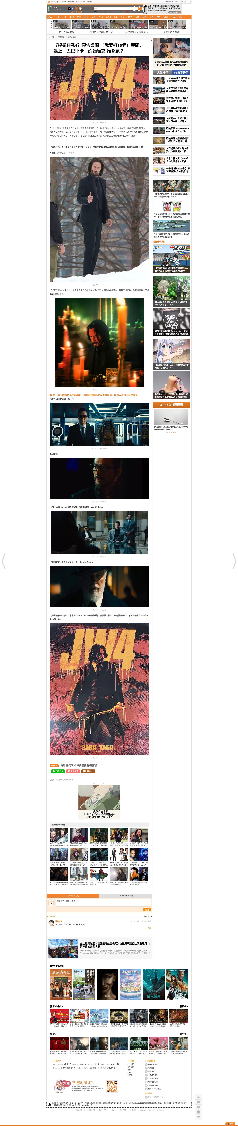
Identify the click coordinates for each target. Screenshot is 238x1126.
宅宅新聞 (63, 2)
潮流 (166, 17)
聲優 (108, 11)
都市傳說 (103, 1065)
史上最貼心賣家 (66, 32)
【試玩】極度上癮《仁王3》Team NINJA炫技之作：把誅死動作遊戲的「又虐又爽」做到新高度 (158, 1025)
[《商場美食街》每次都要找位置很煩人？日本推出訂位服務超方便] (171, 150)
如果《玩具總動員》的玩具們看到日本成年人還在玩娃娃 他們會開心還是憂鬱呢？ (158, 1053)
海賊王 (122, 11)
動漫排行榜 (71, 1068)
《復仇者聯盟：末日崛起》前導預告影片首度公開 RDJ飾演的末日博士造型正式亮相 (139, 1053)
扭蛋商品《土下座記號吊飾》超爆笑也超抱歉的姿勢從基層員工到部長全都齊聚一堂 (172, 396)
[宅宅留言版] (198, 1101)
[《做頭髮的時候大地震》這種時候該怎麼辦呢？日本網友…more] (171, 351)
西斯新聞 (71, 2)
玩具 (151, 17)
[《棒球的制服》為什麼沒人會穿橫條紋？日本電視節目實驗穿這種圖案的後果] (171, 260)
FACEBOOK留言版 (126, 896)
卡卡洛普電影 (153, 1075)
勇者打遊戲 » (56, 1006)
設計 (159, 17)
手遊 (90, 1068)
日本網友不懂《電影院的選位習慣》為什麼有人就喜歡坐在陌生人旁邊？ (59, 1053)
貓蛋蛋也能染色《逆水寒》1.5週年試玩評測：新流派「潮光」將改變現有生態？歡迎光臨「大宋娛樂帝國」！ (99, 1025)
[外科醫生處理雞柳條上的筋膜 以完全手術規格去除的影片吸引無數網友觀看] (171, 110)
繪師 (127, 11)
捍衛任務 (81, 765)
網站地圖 (79, 1110)
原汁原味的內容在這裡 (60, 143)
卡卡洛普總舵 (153, 1065)
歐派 (97, 1064)
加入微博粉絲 (153, 1085)
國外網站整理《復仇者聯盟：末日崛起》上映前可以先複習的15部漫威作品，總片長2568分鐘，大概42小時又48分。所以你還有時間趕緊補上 (79, 1053)
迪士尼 (87, 1064)
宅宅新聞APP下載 (80, 8)
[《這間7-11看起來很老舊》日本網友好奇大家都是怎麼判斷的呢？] (171, 120)
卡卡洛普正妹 (153, 1078)
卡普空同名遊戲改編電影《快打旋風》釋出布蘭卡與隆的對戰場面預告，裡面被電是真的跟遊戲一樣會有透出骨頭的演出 (99, 1053)
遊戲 (144, 17)
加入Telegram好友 (154, 1089)
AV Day (79, 1068)
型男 (101, 17)
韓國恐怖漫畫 (115, 11)
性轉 (82, 1064)
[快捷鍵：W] (198, 1112)
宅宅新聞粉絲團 (72, 8)
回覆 (149, 928)
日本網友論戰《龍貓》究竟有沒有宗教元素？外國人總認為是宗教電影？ (119, 1053)
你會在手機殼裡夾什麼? (101, 32)
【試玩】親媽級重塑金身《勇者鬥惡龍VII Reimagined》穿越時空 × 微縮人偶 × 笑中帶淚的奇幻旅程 (178, 1025)
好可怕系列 (76, 1065)
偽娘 (131, 11)
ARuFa (85, 1068)
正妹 (64, 17)
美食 (137, 17)
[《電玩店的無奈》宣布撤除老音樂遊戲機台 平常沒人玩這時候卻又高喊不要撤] (171, 90)
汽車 (173, 17)
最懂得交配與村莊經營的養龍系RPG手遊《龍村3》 (79, 1025)
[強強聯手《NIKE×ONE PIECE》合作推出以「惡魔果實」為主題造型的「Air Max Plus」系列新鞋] (171, 130)
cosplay (57, 1068)
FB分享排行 (181, 72)
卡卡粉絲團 (169, 2)
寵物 (93, 17)
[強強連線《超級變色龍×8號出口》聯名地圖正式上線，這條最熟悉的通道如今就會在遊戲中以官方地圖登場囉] (171, 140)
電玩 (134, 11)
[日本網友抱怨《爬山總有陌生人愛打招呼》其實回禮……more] (171, 288)
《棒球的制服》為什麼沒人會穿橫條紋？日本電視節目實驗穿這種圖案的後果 (172, 269)
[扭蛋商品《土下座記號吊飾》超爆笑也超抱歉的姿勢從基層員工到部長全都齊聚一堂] (171, 386)
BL (105, 11)
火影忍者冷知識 (171, 32)
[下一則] (234, 561)
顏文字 (54, 1065)
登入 (231, 1124)
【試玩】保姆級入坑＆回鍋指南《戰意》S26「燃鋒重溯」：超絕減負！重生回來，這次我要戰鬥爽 (139, 1025)
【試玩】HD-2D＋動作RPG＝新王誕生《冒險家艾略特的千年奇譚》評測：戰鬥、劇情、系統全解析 (119, 1025)
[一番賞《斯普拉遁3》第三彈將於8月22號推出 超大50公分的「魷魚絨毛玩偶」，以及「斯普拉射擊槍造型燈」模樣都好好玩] (171, 170)
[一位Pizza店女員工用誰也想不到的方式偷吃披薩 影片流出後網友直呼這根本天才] (171, 80)
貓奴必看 (110, 1064)
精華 (180, 17)
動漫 (72, 17)
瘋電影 (67, 1064)
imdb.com (67, 780)
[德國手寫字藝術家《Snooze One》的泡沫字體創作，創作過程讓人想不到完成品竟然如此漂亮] (171, 323)
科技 (130, 17)
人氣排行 (162, 72)
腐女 (62, 1065)
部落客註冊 (103, 1110)
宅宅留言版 (73, 896)
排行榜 (89, 2)
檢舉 (149, 921)
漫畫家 (63, 1068)
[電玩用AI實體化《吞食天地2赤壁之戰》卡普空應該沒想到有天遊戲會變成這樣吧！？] (171, 100)
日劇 (104, 1068)
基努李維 (71, 765)
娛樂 (122, 17)
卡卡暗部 (122, 1110)
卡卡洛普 (52, 37)
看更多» (184, 1006)
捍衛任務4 (92, 765)
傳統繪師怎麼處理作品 (136, 32)
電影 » (53, 1034)
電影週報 (111, 1068)
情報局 (83, 2)
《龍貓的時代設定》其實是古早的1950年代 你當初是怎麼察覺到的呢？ (178, 1053)
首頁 (50, 17)
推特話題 (101, 11)
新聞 (149, 1097)
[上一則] (3, 561)
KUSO (108, 17)
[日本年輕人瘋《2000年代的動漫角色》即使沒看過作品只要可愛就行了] (171, 160)
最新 (57, 17)
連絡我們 (133, 1110)
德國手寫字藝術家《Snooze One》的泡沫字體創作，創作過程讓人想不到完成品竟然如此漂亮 (172, 333)
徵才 (113, 1110)
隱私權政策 (91, 1110)
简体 (176, 2)
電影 (77, 2)
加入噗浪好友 (76, 8)
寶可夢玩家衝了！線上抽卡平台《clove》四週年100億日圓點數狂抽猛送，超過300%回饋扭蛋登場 (59, 1025)
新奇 (86, 17)
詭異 (115, 17)
